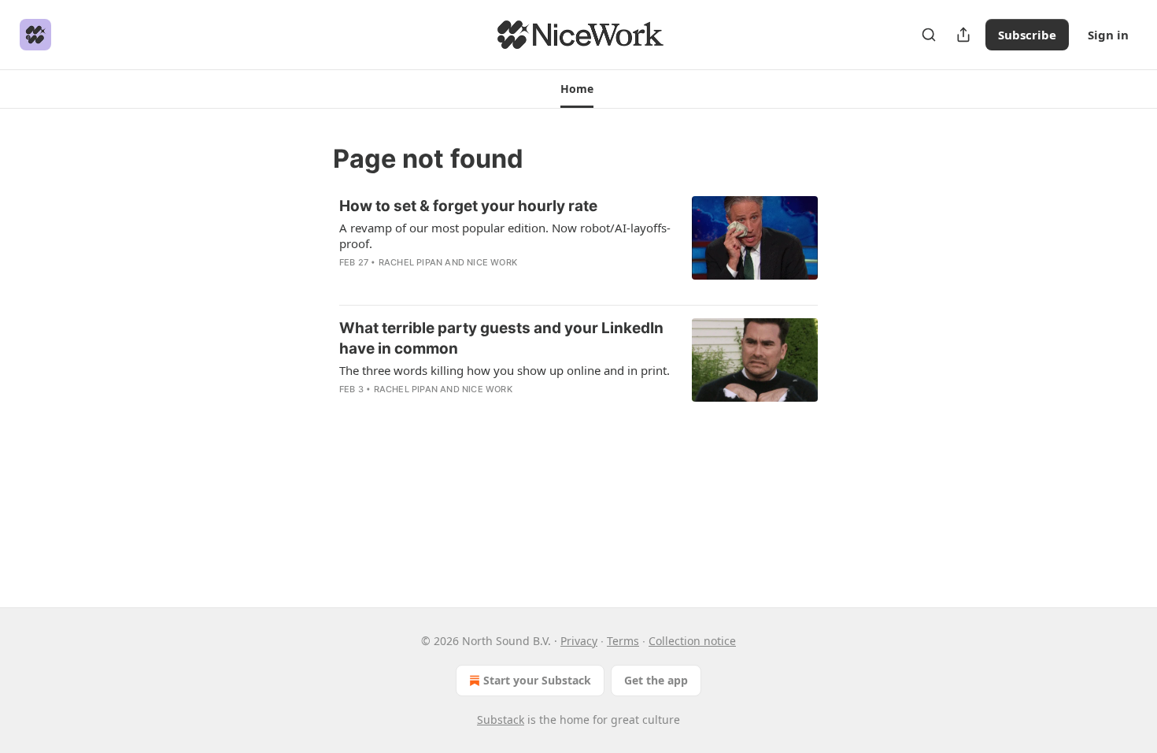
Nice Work (492, 262)
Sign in (1108, 35)
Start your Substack (537, 680)
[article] (578, 244)
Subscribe (1027, 35)
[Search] (928, 34)
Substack (500, 719)
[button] (576, 89)
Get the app (656, 680)
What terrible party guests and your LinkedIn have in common (501, 338)
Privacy (578, 640)
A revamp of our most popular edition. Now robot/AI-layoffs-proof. (505, 235)
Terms (623, 640)
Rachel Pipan (410, 262)
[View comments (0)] (456, 282)
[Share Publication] (963, 34)
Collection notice (692, 640)
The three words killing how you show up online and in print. (504, 370)
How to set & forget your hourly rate (468, 206)
